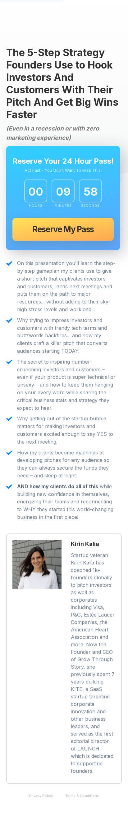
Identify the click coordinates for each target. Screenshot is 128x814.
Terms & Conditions (82, 796)
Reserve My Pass (63, 229)
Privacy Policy (41, 796)
